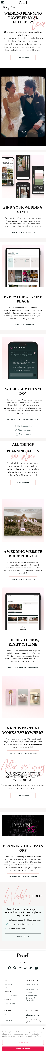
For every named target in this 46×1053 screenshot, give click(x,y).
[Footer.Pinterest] (14, 968)
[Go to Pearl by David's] (23, 2)
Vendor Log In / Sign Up (32, 985)
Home (6, 1015)
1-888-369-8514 (9, 1004)
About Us (7, 1018)
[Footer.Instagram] (20, 968)
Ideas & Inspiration (32, 989)
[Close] (43, 1028)
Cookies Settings (23, 1042)
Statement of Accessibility (30, 999)
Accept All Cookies (23, 1049)
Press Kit (29, 992)
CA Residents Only (32, 995)
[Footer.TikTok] (25, 968)
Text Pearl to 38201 (10, 996)
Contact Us (8, 984)
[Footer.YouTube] (36, 968)
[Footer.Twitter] (30, 968)
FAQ (5, 987)
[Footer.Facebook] (9, 968)
